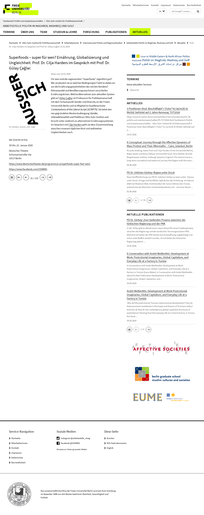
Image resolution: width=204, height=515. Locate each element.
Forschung (91, 32)
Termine (9, 32)
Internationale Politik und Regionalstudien (102, 42)
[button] (162, 11)
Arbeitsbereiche (71, 42)
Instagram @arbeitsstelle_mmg (75, 438)
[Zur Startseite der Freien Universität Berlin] (25, 9)
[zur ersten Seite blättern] (19, 178)
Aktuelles (140, 32)
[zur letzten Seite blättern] (50, 178)
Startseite (126, 5)
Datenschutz (179, 5)
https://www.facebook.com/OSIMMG (28, 169)
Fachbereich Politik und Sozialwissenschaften (24, 21)
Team (43, 32)
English (110, 447)
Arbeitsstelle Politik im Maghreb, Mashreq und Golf (38, 26)
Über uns (27, 32)
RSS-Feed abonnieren (116, 443)
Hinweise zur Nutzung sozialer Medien (72, 449)
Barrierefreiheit (194, 5)
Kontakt (155, 5)
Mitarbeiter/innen (141, 5)
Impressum (166, 5)
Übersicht (134, 90)
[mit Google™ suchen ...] (198, 11)
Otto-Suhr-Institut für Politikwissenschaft (65, 21)
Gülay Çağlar (66, 98)
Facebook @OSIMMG (70, 443)
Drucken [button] (110, 438)
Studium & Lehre (65, 32)
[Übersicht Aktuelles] (12, 178)
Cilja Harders (75, 124)
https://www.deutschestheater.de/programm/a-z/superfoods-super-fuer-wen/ (49, 163)
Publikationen (116, 32)
